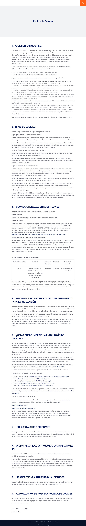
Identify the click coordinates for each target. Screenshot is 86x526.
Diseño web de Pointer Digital (43, 525)
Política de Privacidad (41, 522)
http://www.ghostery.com (19, 405)
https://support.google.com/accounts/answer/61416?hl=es (36, 383)
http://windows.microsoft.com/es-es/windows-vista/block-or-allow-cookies (46, 377)
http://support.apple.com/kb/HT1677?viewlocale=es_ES (34, 381)
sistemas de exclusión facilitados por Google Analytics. (48, 367)
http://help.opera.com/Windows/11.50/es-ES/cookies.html (35, 385)
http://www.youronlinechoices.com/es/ (24, 408)
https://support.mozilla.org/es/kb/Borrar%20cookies (34, 379)
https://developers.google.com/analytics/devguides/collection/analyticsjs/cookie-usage (39, 235)
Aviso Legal (31, 522)
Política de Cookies (52, 522)
